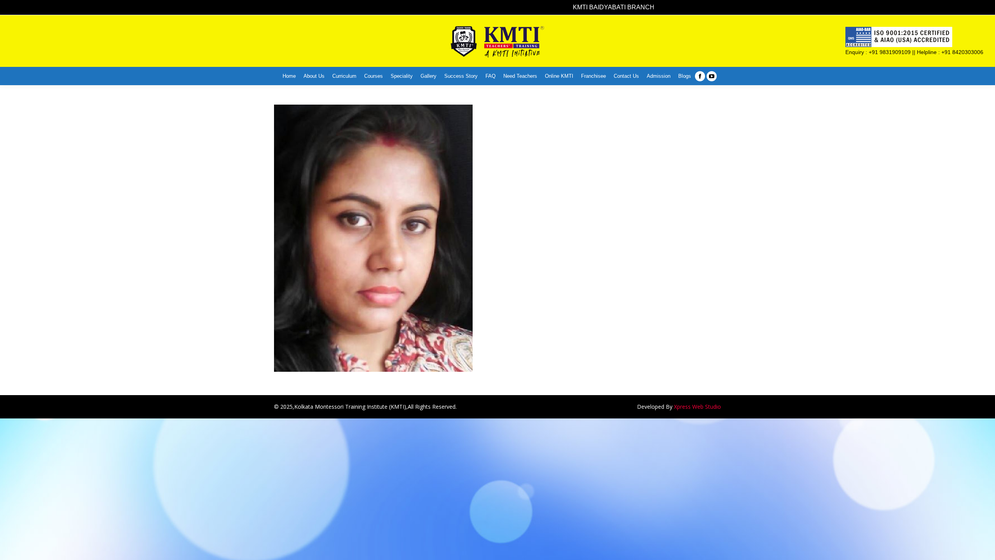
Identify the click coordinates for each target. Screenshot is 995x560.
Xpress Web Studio (697, 406)
